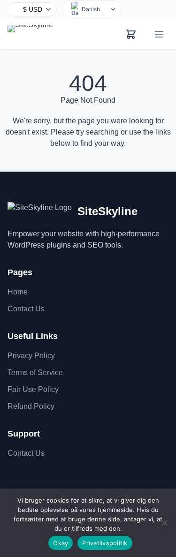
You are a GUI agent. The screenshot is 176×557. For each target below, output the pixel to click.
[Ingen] (164, 522)
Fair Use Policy (33, 389)
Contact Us (26, 309)
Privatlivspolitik (104, 543)
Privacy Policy (31, 356)
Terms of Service (35, 372)
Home (18, 292)
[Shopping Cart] (131, 34)
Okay (60, 543)
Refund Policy (31, 406)
